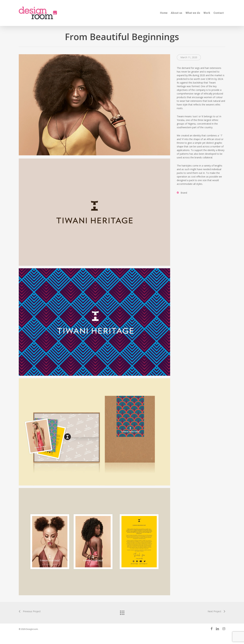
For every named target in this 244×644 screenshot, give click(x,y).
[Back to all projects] (122, 612)
